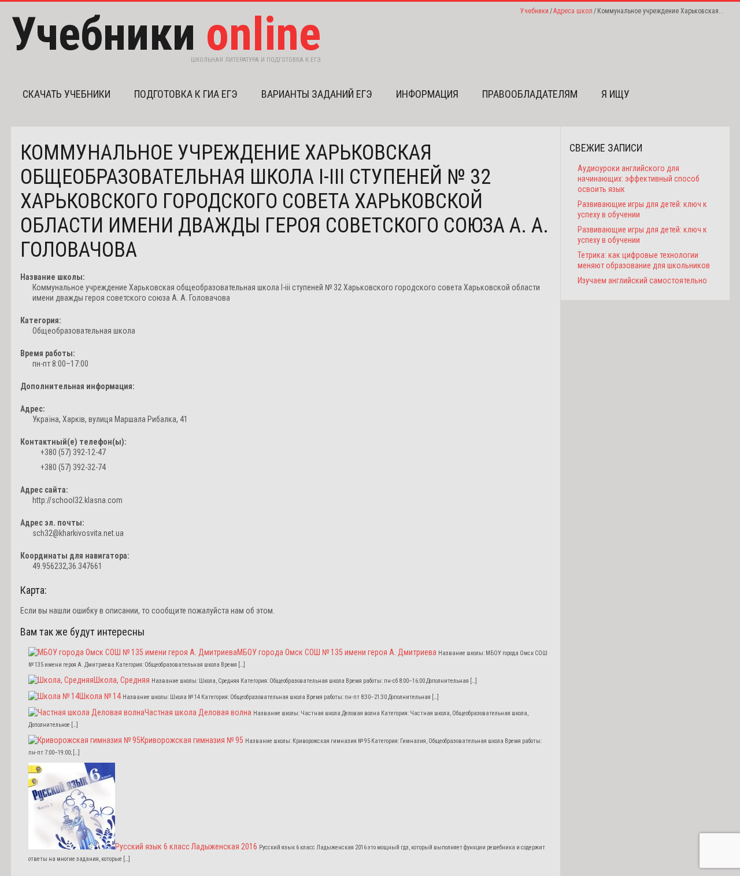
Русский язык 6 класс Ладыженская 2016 (186, 846)
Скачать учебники (66, 94)
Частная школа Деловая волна (198, 712)
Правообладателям (530, 94)
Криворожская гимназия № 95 (191, 740)
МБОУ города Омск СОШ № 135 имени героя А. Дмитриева (336, 652)
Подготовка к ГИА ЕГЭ (186, 94)
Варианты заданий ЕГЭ (316, 94)
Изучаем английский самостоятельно (642, 280)
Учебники (534, 11)
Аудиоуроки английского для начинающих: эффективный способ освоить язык (639, 179)
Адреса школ (573, 11)
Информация (427, 94)
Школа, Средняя (122, 680)
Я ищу (615, 94)
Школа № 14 (100, 696)
